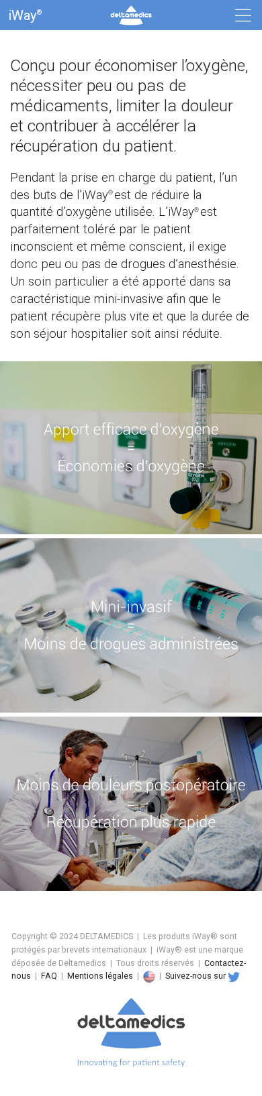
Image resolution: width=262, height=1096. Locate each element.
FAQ (49, 976)
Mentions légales (100, 976)
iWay (25, 15)
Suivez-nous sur (195, 976)
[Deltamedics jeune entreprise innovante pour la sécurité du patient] (131, 1089)
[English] (149, 976)
